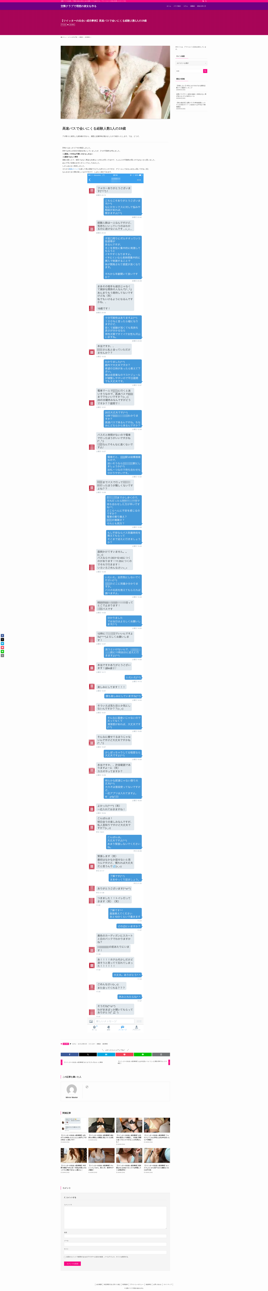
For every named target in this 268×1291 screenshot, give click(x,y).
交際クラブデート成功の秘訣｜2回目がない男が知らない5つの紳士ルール (191, 96)
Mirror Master (72, 1097)
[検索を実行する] (205, 71)
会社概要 (99, 1284)
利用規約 (125, 1284)
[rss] (203, 1)
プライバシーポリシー (137, 1284)
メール (66, 1240)
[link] (87, 1087)
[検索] (206, 1)
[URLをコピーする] (161, 1054)
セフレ (74, 1044)
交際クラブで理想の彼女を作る (79, 6)
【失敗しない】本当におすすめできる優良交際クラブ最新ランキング (191, 88)
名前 (65, 1232)
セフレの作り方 (82, 1044)
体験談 (99, 1044)
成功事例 (72, 24)
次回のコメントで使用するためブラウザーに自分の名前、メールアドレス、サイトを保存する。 (97, 1257)
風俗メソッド (74, 169)
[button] (70, 1054)
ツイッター (92, 1044)
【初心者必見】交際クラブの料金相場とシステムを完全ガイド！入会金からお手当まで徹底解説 (191, 106)
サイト (66, 1249)
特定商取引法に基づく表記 (112, 1284)
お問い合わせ (157, 1284)
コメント (68, 1204)
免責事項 (148, 1284)
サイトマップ (168, 1284)
